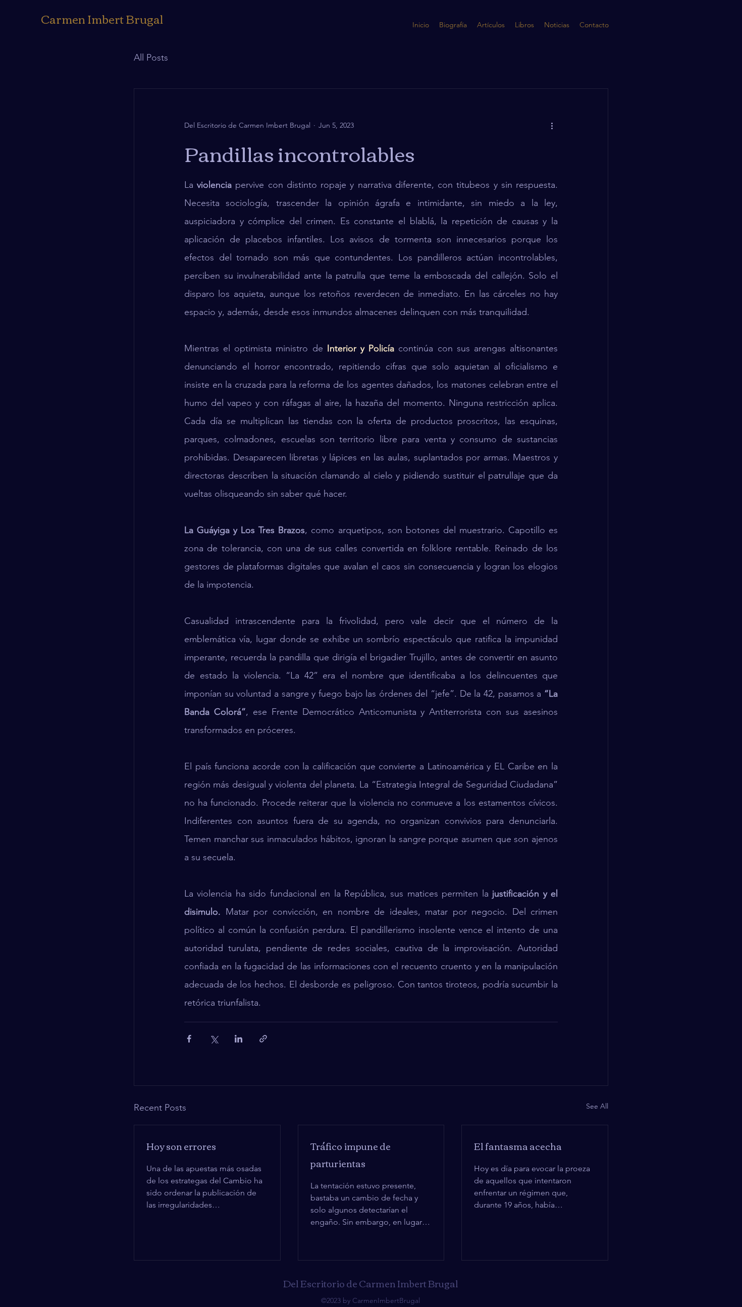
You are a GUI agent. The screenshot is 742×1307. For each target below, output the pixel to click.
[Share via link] (263, 1038)
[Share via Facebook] (189, 1038)
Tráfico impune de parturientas (350, 1154)
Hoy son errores (181, 1146)
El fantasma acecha (518, 1146)
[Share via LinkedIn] (238, 1038)
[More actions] (552, 125)
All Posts (151, 57)
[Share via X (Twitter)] (214, 1038)
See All (597, 1106)
